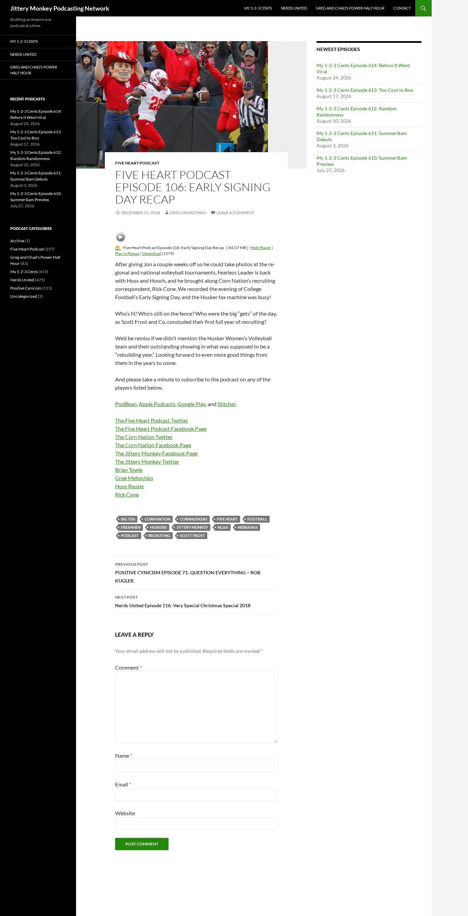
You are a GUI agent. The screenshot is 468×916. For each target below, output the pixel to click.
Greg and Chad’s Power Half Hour (350, 8)
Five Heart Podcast (137, 163)
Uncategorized (23, 296)
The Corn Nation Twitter (144, 436)
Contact (402, 8)
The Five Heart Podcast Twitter (151, 420)
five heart (227, 519)
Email (123, 784)
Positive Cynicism (25, 288)
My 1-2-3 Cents (258, 8)
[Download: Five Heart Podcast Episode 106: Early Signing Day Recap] (118, 247)
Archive (17, 240)
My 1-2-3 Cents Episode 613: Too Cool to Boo (365, 90)
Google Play (191, 404)
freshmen (130, 527)
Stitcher (227, 404)
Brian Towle (129, 469)
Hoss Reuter (129, 486)
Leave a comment (235, 212)
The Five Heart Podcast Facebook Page (161, 428)
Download (151, 253)
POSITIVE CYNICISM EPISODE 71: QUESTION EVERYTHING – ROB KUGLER (187, 573)
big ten (128, 519)
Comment (128, 667)
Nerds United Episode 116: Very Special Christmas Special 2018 (182, 601)
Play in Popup (127, 253)
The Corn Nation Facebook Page (153, 445)
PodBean (126, 404)
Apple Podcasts (157, 404)
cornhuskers (193, 519)
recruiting (159, 535)
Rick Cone (127, 494)
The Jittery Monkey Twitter (147, 461)
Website (125, 813)
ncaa (223, 527)
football (257, 519)
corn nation (157, 519)
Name (123, 755)
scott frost (192, 535)
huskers (158, 527)
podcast (130, 535)
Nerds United (294, 8)
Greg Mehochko (188, 212)
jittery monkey (192, 527)
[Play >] (120, 237)
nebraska (248, 527)
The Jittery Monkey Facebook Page (156, 453)
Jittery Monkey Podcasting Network (59, 8)
